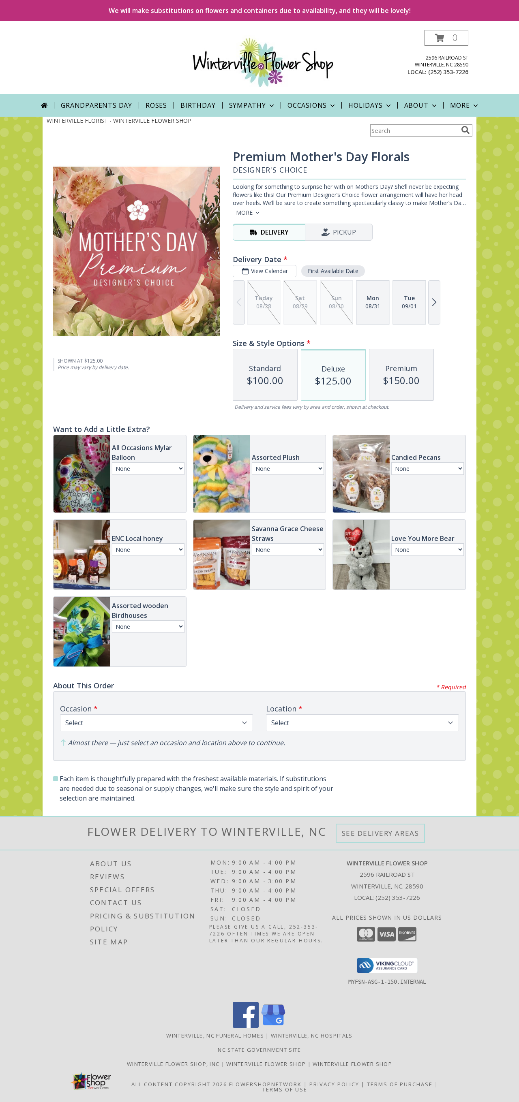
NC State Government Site (259, 1049)
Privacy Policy (334, 1084)
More (460, 105)
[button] (446, 38)
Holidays (365, 105)
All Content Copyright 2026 (179, 1084)
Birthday (197, 105)
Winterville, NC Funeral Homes (215, 1035)
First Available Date (333, 271)
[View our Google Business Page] (273, 1025)
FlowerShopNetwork (265, 1084)
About (416, 105)
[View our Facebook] (246, 1025)
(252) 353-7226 (448, 72)
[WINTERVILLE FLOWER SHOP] (263, 62)
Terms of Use (284, 1089)
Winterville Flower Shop (266, 1064)
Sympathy (247, 105)
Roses (156, 105)
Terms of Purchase (400, 1084)
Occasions (307, 105)
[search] (465, 130)
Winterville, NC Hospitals (312, 1035)
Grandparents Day (96, 105)
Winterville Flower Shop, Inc (174, 1064)
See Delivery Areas (380, 833)
